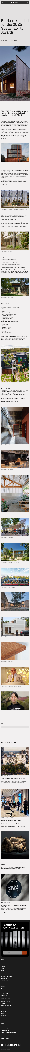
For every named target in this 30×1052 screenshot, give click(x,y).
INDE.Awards (4, 1026)
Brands (3, 970)
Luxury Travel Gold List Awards (8, 1032)
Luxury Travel (4, 983)
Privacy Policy (4, 993)
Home (2, 961)
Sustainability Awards (22, 727)
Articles (3, 964)
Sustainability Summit (6, 1005)
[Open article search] (27, 2)
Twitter (3, 1013)
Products (3, 968)
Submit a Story (4, 995)
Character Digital (5, 1038)
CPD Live (3, 1003)
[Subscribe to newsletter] (24, 953)
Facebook (3, 1015)
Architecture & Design (6, 976)
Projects (3, 966)
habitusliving (4, 978)
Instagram (3, 1011)
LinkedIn (3, 1018)
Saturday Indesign (5, 1001)
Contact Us (3, 991)
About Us (3, 988)
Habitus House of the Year (7, 1030)
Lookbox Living (4, 980)
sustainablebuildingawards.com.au (9, 401)
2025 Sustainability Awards (8, 727)
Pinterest (3, 1020)
